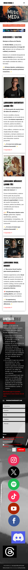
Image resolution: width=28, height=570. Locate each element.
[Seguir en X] (13, 472)
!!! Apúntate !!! (8, 150)
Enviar (21, 450)
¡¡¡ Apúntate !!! (8, 307)
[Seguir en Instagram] (13, 460)
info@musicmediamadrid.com (14, 400)
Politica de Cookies (6, 567)
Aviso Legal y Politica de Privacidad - (18, 565)
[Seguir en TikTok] (13, 496)
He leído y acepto (13, 438)
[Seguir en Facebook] (14, 520)
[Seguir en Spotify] (13, 484)
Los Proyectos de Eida (21, 567)
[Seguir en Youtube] (13, 508)
